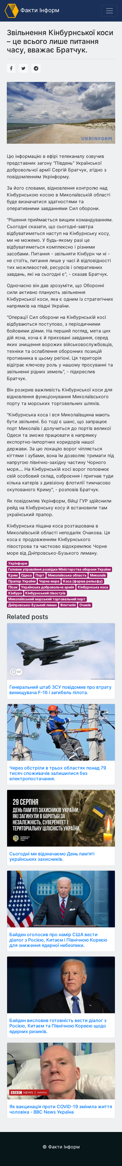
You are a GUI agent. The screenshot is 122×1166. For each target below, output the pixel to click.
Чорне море (49, 581)
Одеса (26, 575)
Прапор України (21, 581)
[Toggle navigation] (109, 10)
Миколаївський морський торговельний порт (46, 599)
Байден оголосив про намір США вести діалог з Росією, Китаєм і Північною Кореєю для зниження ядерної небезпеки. (58, 940)
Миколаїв (98, 575)
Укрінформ (17, 563)
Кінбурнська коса (93, 587)
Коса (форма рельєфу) (83, 581)
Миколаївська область (67, 575)
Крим (13, 575)
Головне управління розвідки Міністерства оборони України (59, 569)
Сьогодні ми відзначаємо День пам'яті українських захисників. (51, 856)
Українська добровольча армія (47, 587)
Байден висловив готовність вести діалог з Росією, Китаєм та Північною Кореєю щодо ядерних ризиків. (57, 1025)
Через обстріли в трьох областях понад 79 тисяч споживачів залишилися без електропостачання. (57, 773)
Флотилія (68, 605)
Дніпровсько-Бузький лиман (32, 605)
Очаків (85, 605)
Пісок (13, 587)
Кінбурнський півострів (45, 593)
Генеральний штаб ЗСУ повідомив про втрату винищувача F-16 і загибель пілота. (60, 689)
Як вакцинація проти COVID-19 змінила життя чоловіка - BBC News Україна (60, 1109)
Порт (39, 575)
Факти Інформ (39, 10)
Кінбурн (15, 593)
